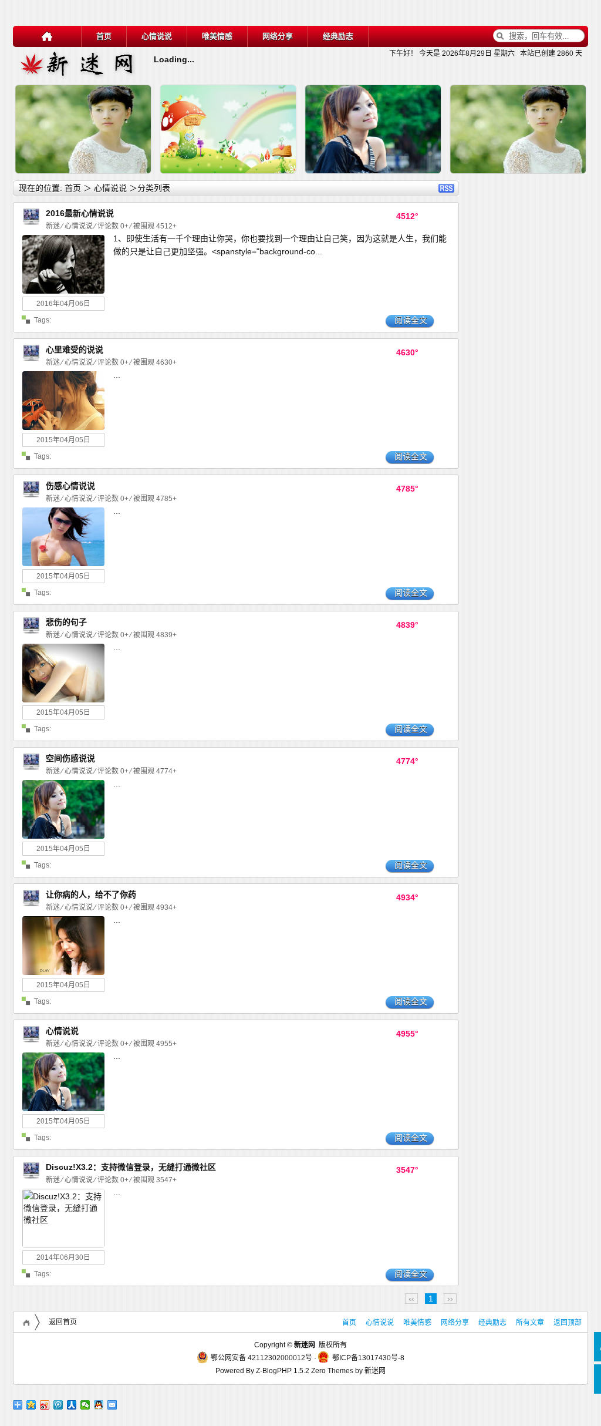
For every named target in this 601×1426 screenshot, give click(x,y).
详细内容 (138, 179)
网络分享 (277, 36)
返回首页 (63, 1322)
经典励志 (338, 36)
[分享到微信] (85, 1405)
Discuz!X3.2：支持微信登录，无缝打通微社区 (131, 1167)
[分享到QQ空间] (31, 1405)
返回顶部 (567, 1323)
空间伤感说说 (70, 758)
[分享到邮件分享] (112, 1405)
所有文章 (530, 1323)
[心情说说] (31, 225)
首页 (104, 36)
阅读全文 (410, 320)
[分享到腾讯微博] (58, 1405)
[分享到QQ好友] (99, 1405)
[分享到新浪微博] (45, 1405)
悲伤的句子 (66, 622)
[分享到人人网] (72, 1405)
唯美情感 (217, 36)
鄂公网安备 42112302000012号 (261, 1358)
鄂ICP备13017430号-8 (368, 1358)
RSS (446, 188)
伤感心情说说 (70, 485)
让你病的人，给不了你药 (91, 894)
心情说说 (156, 36)
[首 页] (47, 36)
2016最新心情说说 (80, 213)
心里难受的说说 (74, 349)
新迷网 (375, 1371)
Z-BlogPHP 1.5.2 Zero (291, 1371)
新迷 (54, 226)
